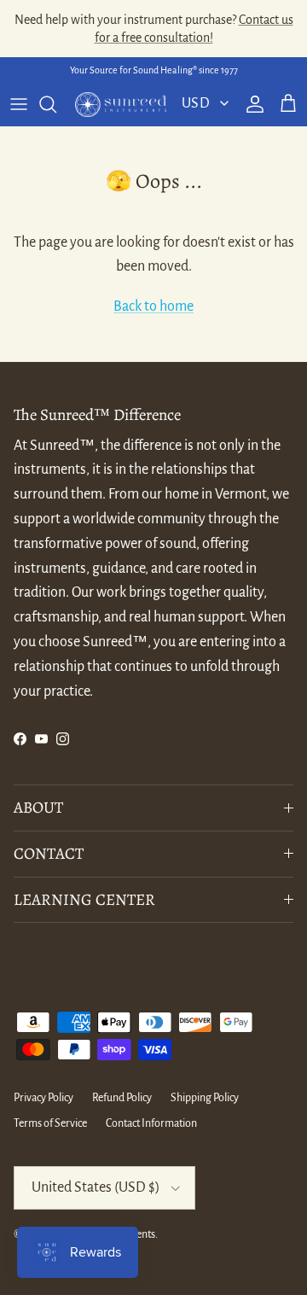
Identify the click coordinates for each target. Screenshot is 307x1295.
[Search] (56, 104)
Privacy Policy (43, 1098)
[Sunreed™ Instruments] (120, 105)
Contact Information (151, 1123)
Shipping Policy (205, 1098)
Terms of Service (50, 1123)
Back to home (153, 306)
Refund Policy (122, 1098)
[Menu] (19, 104)
